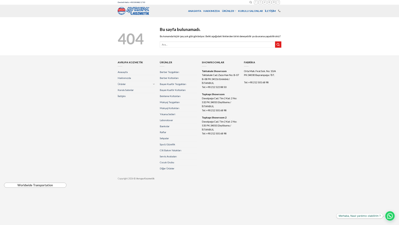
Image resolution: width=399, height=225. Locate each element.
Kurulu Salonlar (250, 10)
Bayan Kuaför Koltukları (173, 89)
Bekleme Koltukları (170, 96)
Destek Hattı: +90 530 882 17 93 (131, 2)
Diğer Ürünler (167, 168)
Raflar (163, 132)
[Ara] (251, 2)
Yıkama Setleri (167, 114)
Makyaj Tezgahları (170, 102)
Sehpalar (164, 138)
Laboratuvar (166, 120)
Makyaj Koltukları (169, 108)
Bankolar (165, 126)
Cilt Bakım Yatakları (170, 150)
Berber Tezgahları (169, 71)
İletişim (270, 10)
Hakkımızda (211, 10)
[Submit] (278, 44)
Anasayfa (194, 10)
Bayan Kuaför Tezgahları (173, 83)
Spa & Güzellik (167, 144)
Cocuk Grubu (167, 162)
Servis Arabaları (168, 156)
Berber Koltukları (169, 77)
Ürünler (228, 10)
